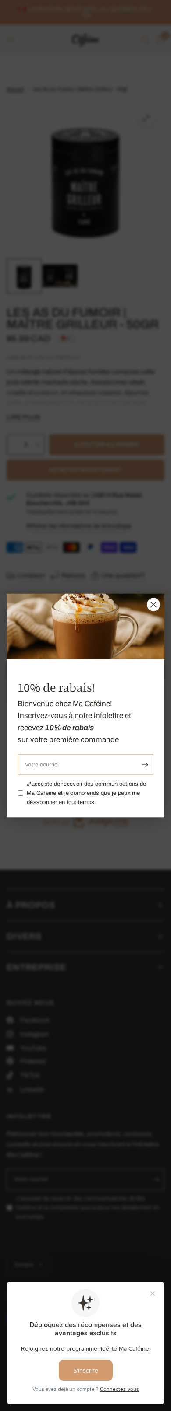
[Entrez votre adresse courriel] (144, 764)
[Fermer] (153, 604)
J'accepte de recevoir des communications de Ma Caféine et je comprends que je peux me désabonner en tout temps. (86, 793)
